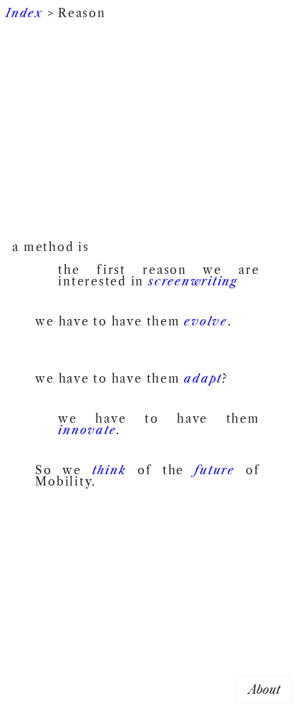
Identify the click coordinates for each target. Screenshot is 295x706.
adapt (203, 378)
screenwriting (193, 281)
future (215, 470)
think (109, 470)
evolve (206, 321)
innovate (87, 430)
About (264, 689)
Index (24, 13)
